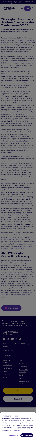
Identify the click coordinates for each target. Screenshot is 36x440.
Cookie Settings (13, 435)
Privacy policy (16, 430)
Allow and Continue (26, 435)
